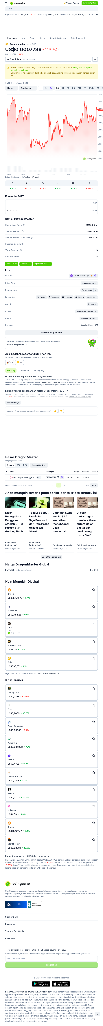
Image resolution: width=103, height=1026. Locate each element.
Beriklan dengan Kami (16, 345)
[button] (89, 283)
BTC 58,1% (73, 14)
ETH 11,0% (82, 14)
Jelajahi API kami (31, 177)
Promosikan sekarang (47, 673)
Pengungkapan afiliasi (14, 461)
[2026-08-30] (98, 88)
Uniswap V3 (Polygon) (50, 382)
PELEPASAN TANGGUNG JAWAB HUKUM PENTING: (28, 992)
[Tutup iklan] (93, 623)
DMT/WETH (51, 477)
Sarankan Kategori (88, 325)
